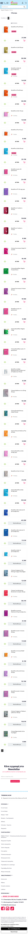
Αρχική (2, 10)
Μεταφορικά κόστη (5, 857)
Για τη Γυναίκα (4, 807)
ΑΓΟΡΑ (17, 40)
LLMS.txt (3, 889)
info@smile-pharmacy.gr (9, 904)
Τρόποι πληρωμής (5, 847)
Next (26, 798)
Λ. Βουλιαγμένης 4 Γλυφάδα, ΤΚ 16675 (13, 902)
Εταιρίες (7, 10)
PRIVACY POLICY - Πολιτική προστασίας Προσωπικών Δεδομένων (13, 836)
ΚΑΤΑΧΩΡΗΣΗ (15, 781)
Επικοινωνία (4, 879)
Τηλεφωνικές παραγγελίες (7, 861)
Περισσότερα (14, 931)
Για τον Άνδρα (4, 811)
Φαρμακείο (3, 828)
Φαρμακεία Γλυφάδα (6, 840)
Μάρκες (3, 882)
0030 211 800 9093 (10, 896)
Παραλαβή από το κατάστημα (8, 864)
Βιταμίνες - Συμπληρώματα (7, 818)
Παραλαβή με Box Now (6, 868)
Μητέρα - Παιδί (4, 814)
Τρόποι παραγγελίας (6, 844)
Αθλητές (3, 821)
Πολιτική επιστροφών (6, 854)
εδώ (13, 922)
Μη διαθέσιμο (17, 523)
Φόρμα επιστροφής (5, 871)
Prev (1, 798)
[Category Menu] (1, 3)
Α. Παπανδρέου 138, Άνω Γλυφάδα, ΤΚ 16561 (14, 899)
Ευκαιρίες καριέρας (5, 886)
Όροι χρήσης (4, 851)
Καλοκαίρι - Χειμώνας (6, 825)
